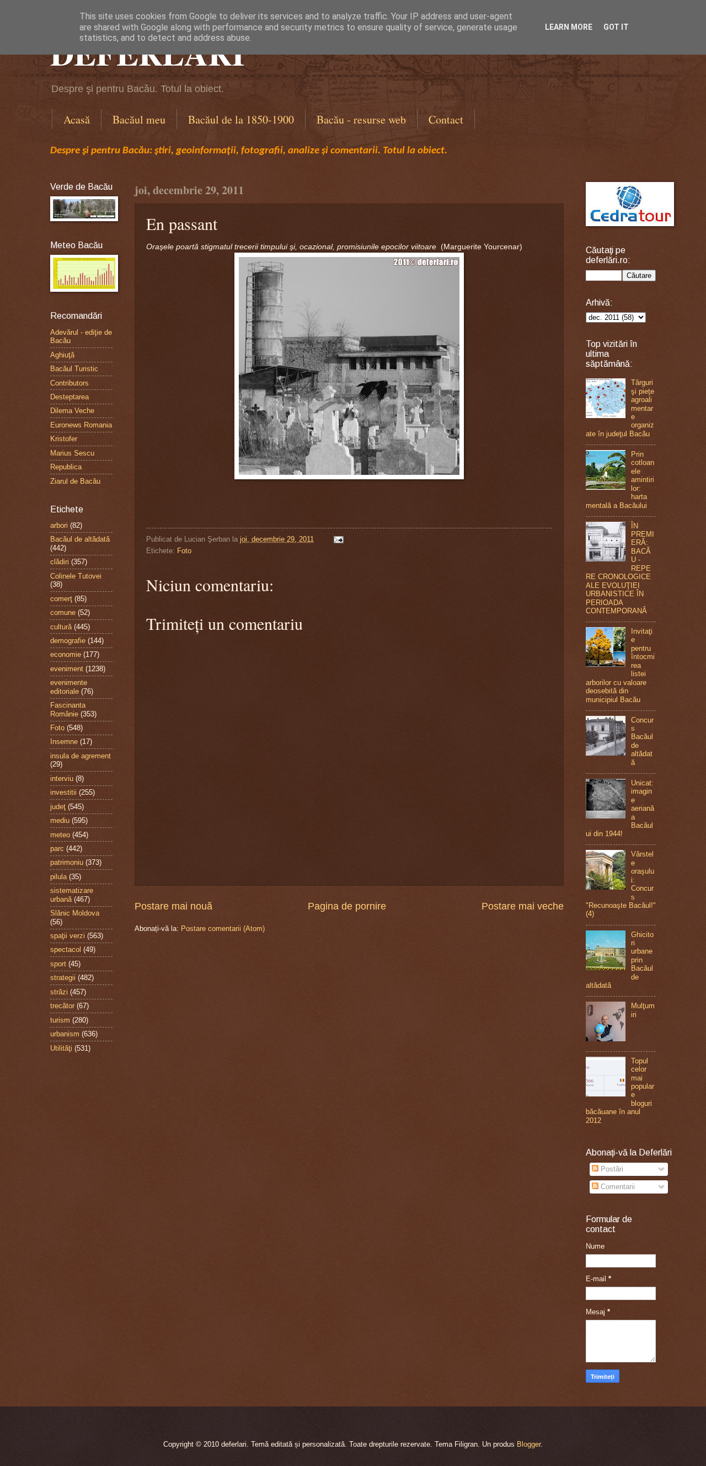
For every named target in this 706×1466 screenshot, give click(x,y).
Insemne (64, 741)
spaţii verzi (67, 936)
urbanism (64, 1034)
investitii (63, 792)
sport (58, 964)
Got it (616, 27)
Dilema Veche (72, 410)
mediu (59, 820)
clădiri (59, 562)
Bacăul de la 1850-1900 (241, 119)
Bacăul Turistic (74, 369)
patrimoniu (66, 862)
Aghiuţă (62, 355)
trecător (62, 1006)
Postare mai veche (523, 906)
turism (60, 1020)
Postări (610, 1169)
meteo (60, 835)
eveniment (66, 669)
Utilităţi (61, 1048)
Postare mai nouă (173, 906)
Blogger (529, 1444)
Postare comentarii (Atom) (223, 928)
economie (65, 654)
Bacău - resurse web (361, 119)
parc (57, 848)
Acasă (76, 119)
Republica (66, 467)
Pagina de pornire (347, 906)
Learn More (568, 27)
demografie (67, 640)
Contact (446, 119)
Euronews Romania (81, 425)
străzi (59, 992)
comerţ (61, 599)
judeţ (58, 806)
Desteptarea (69, 397)
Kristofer (63, 439)
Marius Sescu (72, 453)
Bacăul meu (139, 119)
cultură (61, 627)
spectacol (65, 949)
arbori (59, 525)
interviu (61, 778)
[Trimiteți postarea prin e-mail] (337, 539)
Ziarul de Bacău (75, 481)
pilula (58, 877)
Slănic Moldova (74, 913)
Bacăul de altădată (80, 539)
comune (63, 612)
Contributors (69, 383)
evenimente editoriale (68, 686)
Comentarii (616, 1187)
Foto (184, 551)
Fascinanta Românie (67, 709)
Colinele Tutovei (75, 576)
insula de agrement (80, 756)
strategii (63, 977)
